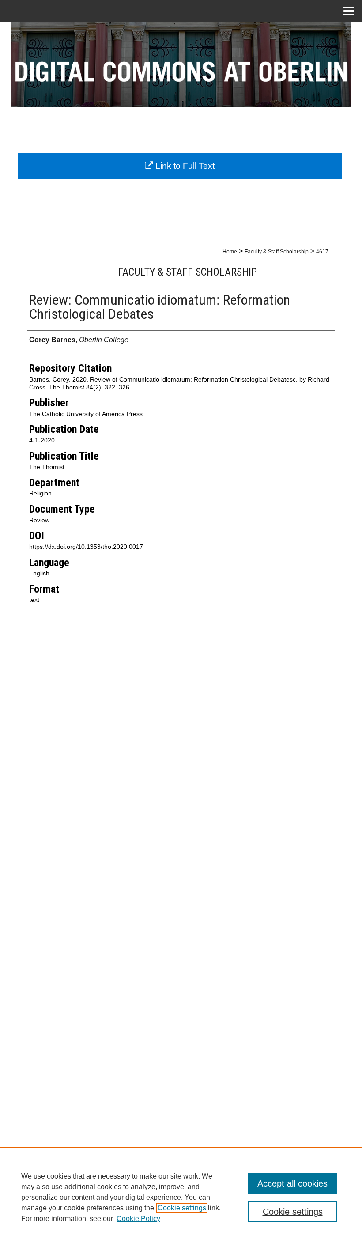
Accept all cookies (292, 1183)
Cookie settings (182, 1208)
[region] (181, 1197)
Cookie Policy (138, 1218)
